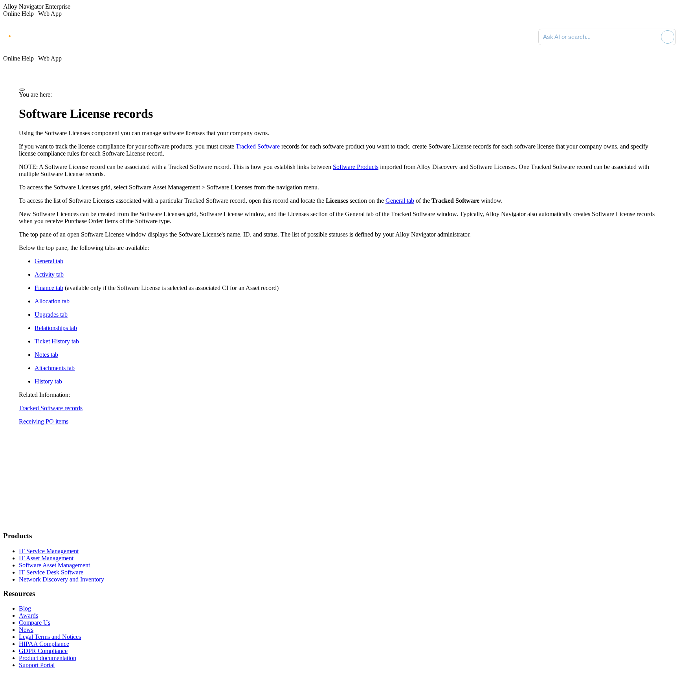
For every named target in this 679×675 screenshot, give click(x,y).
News (26, 629)
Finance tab (49, 287)
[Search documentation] (653, 37)
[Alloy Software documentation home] (35, 35)
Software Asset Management (54, 565)
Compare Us (34, 622)
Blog (25, 608)
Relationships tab (56, 328)
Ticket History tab (57, 341)
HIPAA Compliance (44, 643)
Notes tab (46, 354)
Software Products (355, 166)
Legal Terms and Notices (50, 636)
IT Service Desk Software (51, 572)
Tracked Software (258, 146)
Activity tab (49, 274)
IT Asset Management (46, 558)
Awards (28, 615)
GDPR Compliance (43, 650)
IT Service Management (49, 551)
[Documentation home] (90, 37)
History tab (48, 381)
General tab (399, 200)
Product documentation (47, 658)
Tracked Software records (51, 408)
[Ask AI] (667, 37)
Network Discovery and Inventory (61, 579)
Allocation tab (52, 301)
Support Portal (37, 665)
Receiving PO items (43, 421)
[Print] (22, 89)
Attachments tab (55, 368)
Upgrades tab (51, 314)
